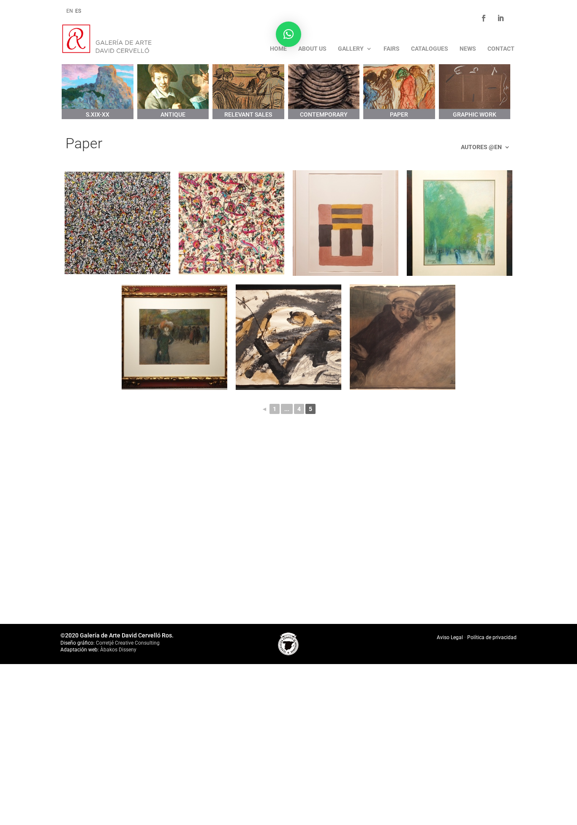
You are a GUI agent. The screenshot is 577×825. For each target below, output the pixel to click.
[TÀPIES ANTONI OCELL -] (288, 337)
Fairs (392, 49)
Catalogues (429, 49)
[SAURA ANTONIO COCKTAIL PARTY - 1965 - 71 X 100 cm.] (231, 223)
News (468, 49)
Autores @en (481, 147)
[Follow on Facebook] (483, 18)
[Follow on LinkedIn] (500, 18)
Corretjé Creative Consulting (128, 643)
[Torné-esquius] (402, 337)
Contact (500, 49)
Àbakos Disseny (118, 650)
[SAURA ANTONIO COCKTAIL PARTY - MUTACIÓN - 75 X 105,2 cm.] (117, 223)
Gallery (351, 49)
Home (278, 49)
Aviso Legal (450, 637)
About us (312, 49)
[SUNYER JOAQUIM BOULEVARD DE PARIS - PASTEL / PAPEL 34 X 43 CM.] (174, 337)
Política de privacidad (492, 637)
